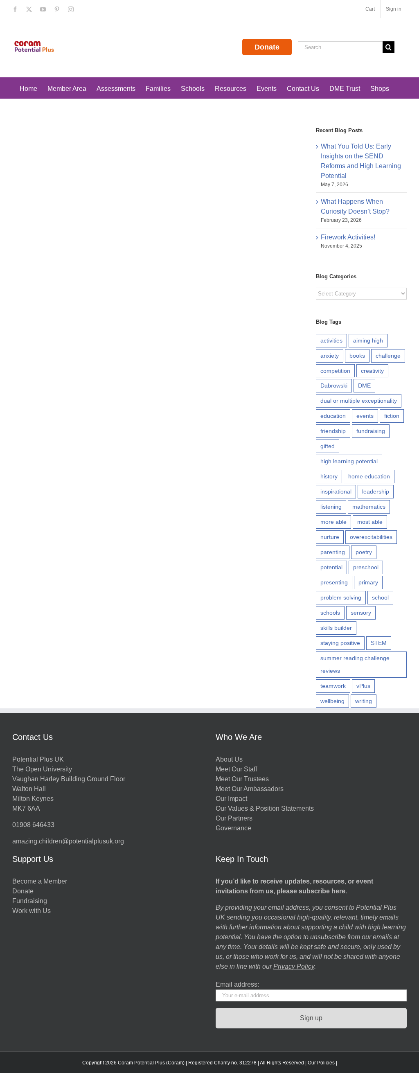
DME (364, 385)
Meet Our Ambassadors (250, 788)
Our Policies (321, 1063)
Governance (233, 828)
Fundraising (29, 900)
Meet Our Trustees (242, 778)
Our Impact (232, 798)
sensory (361, 612)
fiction (391, 416)
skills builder (336, 627)
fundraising (370, 431)
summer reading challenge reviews (355, 664)
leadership (375, 491)
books (357, 355)
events (365, 416)
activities (331, 340)
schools (330, 612)
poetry (364, 552)
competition (335, 370)
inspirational (335, 491)
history (329, 476)
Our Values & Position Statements (265, 808)
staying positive (340, 643)
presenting (334, 582)
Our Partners (234, 818)
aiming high (368, 340)
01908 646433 (33, 824)
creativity (372, 370)
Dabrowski (333, 385)
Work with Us (31, 910)
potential (331, 567)
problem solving (340, 597)
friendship (333, 431)
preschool (365, 567)
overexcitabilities (371, 537)
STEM (379, 643)
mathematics (368, 506)
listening (331, 506)
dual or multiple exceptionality (358, 400)
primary (368, 582)
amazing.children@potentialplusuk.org (68, 841)
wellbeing (332, 701)
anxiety (329, 355)
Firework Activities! (348, 237)
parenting (332, 552)
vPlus (363, 686)
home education (369, 476)
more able (333, 521)
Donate (267, 47)
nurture (329, 537)
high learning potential (349, 461)
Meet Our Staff (236, 769)
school (380, 597)
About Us (229, 759)
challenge (388, 355)
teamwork (333, 686)
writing (363, 701)
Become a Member (39, 881)
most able (370, 521)
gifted (327, 446)
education (333, 416)
